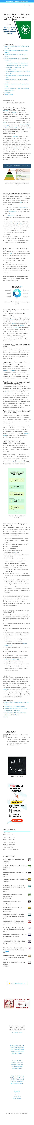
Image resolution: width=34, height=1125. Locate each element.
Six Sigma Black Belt (17, 1061)
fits (21, 202)
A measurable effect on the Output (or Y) (17, 63)
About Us (14, 1032)
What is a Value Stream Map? (11, 849)
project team (10, 215)
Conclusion (7, 92)
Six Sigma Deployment (17, 1081)
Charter (14, 323)
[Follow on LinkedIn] (17, 1037)
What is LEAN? (7, 832)
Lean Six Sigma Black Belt (17, 1045)
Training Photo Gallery (17, 1083)
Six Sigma (5, 110)
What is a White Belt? (9, 844)
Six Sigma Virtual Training (17, 1079)
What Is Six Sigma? (8, 835)
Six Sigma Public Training (17, 1078)
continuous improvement (10, 128)
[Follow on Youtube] (20, 1037)
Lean (27, 128)
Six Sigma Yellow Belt (17, 1064)
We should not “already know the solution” (17, 65)
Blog (17, 1032)
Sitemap (17, 1095)
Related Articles (9, 94)
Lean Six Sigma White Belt (17, 1051)
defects (16, 552)
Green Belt (15, 136)
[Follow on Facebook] (14, 1037)
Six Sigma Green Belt (17, 1062)
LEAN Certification (17, 1053)
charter (22, 325)
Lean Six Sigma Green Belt (17, 1047)
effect (11, 253)
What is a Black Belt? (8, 839)
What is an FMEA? (8, 847)
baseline (19, 224)
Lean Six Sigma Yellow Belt (17, 1049)
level (4, 122)
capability (16, 327)
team (12, 222)
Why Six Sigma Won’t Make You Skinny (15, 706)
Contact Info (17, 1023)
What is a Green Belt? (9, 837)
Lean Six (22, 124)
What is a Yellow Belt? (9, 842)
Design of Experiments (19, 462)
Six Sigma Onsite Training (17, 1076)
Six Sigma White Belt (17, 1066)
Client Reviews (17, 1098)
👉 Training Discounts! (17, 983)
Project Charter (23, 207)
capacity (16, 148)
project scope (12, 211)
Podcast (20, 1032)
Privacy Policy (17, 1096)
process (14, 112)
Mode (6, 717)
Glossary (17, 1093)
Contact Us (17, 1091)
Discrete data (8, 392)
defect (5, 370)
